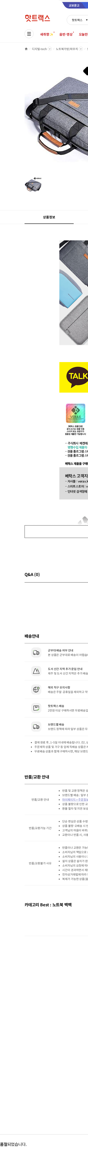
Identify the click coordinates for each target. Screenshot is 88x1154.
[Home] (26, 48)
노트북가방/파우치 (67, 49)
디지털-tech (39, 49)
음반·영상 (65, 34)
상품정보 (49, 217)
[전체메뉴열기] (29, 33)
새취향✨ (46, 34)
